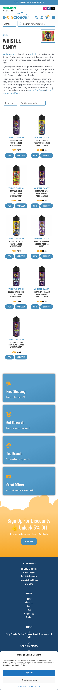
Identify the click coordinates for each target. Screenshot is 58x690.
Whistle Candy (10, 54)
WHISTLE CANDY (16, 137)
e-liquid (33, 54)
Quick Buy (21, 155)
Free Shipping (15, 391)
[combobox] (9, 24)
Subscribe (29, 541)
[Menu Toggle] (54, 17)
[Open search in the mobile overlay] (36, 24)
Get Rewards (15, 422)
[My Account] (41, 17)
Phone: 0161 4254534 (29, 646)
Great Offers (15, 484)
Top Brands (14, 453)
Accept (29, 672)
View (9, 155)
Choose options (29, 680)
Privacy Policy (34, 686)
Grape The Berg (36, 90)
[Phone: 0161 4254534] (29, 643)
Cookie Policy (22, 686)
